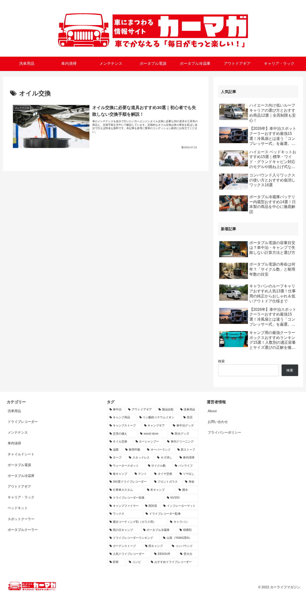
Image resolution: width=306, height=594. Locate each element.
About (212, 411)
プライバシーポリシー (224, 432)
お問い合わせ (218, 422)
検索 (221, 361)
